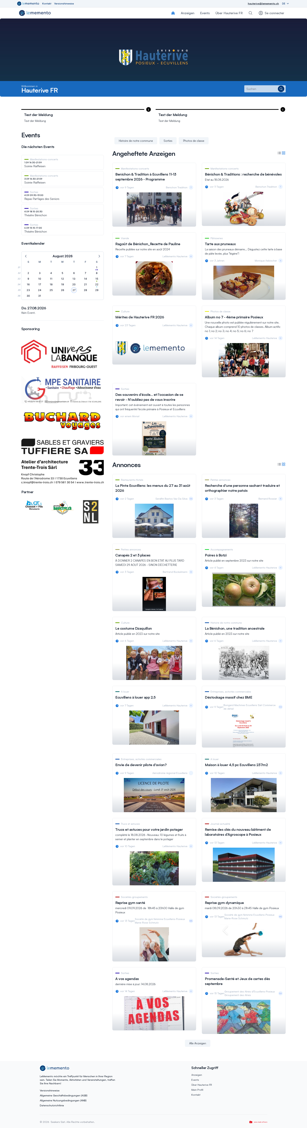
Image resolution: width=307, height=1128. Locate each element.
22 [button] (96, 284)
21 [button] (85, 284)
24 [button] (39, 290)
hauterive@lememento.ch (263, 3)
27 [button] (74, 290)
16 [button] (28, 284)
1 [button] (96, 267)
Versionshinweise (64, 3)
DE (284, 3)
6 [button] (74, 272)
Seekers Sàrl (57, 1121)
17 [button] (39, 284)
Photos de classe (193, 140)
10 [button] (39, 278)
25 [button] (51, 290)
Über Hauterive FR (229, 13)
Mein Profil (197, 1089)
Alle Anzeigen (197, 1043)
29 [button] (96, 290)
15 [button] (96, 278)
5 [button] (62, 272)
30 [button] (28, 295)
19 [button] (62, 284)
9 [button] (28, 278)
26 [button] (62, 290)
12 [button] (62, 278)
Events (195, 1079)
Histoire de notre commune (136, 140)
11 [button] (51, 278)
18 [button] (51, 284)
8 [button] (97, 272)
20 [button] (74, 284)
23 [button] (28, 290)
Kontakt (46, 3)
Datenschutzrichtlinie (52, 1105)
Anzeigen (196, 1074)
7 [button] (85, 272)
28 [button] (85, 290)
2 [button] (28, 272)
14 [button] (85, 278)
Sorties (168, 140)
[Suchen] (250, 13)
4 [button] (51, 272)
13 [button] (73, 278)
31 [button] (39, 295)
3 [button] (40, 272)
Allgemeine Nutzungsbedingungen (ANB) (63, 1100)
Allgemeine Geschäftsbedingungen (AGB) (63, 1095)
